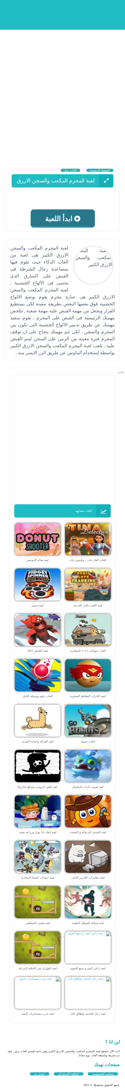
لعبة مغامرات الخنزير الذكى (88, 877)
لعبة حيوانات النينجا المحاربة (37, 877)
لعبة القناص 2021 (37, 650)
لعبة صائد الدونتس (37, 560)
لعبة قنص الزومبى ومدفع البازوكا (37, 786)
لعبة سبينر (37, 605)
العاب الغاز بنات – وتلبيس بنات (87, 560)
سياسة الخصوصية (102, 1073)
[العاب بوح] (75, 14)
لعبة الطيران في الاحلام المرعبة (37, 968)
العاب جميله (88, 741)
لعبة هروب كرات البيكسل (87, 786)
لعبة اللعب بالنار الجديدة (88, 605)
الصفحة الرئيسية (100, 170)
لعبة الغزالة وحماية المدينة (37, 741)
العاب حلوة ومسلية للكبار (37, 696)
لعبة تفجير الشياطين (37, 923)
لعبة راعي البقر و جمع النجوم (88, 968)
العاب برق (70, 170)
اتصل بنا (40, 1073)
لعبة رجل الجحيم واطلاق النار (88, 1013)
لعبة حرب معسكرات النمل (37, 1013)
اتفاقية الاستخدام (68, 1073)
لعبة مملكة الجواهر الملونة (88, 923)
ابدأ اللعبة (58, 218)
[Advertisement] (62, 91)
